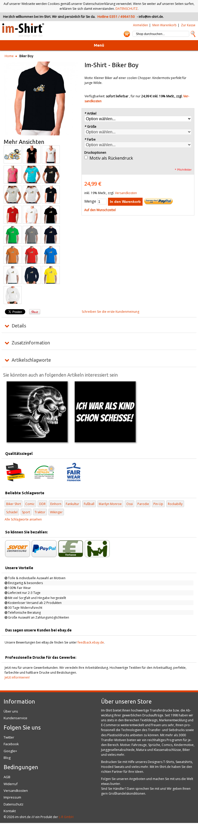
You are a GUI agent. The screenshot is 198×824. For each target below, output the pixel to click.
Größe (90, 126)
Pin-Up (158, 504)
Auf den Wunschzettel (100, 210)
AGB (7, 777)
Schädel (12, 512)
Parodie (143, 504)
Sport (26, 512)
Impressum (12, 797)
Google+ (10, 751)
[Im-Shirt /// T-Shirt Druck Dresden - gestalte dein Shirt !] (23, 30)
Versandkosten (126, 193)
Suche (193, 34)
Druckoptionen (95, 152)
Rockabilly (175, 504)
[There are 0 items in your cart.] (127, 34)
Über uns (11, 711)
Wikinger (56, 512)
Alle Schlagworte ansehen (23, 519)
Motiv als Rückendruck (111, 158)
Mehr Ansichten (24, 142)
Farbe (90, 139)
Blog (7, 757)
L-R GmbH (66, 817)
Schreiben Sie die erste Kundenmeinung (110, 311)
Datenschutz (13, 804)
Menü (99, 45)
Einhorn (55, 504)
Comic (30, 504)
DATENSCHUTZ (127, 8)
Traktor (40, 512)
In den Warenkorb (125, 202)
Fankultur (72, 504)
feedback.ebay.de (91, 642)
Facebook (11, 744)
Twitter (9, 737)
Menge (90, 201)
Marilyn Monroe (110, 504)
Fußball (89, 504)
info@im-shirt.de (151, 16)
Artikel (90, 113)
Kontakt (10, 811)
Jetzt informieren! (17, 677)
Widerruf (11, 784)
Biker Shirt (13, 504)
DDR (42, 504)
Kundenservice (15, 718)
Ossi (129, 504)
